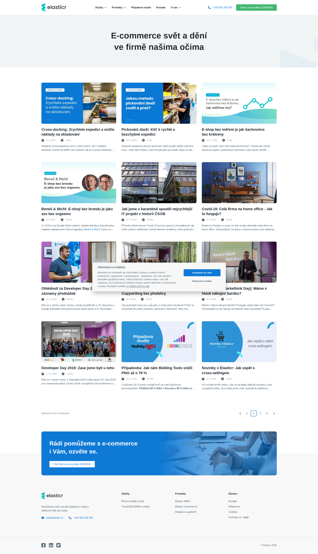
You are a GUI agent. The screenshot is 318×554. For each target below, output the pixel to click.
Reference (234, 506)
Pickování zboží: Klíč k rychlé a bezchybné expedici (148, 132)
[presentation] (78, 103)
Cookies (233, 511)
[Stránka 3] (274, 413)
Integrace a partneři (185, 511)
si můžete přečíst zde (138, 286)
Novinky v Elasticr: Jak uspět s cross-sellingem (228, 370)
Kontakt (233, 501)
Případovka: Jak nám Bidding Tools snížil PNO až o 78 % (157, 370)
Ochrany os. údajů (239, 517)
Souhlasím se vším (202, 272)
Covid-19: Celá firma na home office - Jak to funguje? (237, 211)
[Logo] (53, 7)
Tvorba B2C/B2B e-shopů (136, 506)
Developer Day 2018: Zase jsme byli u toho (77, 368)
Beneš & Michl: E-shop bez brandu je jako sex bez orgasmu (77, 211)
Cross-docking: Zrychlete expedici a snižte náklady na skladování (77, 132)
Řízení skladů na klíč (133, 501)
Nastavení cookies (202, 281)
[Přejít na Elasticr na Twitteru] (58, 545)
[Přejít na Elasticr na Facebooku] (43, 545)
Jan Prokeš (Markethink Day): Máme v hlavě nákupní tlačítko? (234, 291)
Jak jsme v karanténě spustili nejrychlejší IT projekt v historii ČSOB (157, 211)
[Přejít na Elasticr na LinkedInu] (51, 545)
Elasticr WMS (182, 501)
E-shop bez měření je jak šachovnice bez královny (233, 132)
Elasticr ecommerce (186, 506)
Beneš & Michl (92, 229)
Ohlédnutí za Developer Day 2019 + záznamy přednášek (71, 291)
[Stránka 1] (240, 413)
